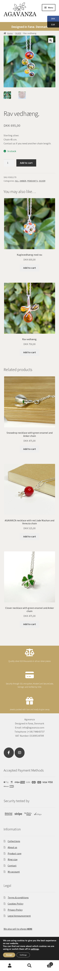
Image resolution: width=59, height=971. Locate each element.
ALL (17, 180)
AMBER (23, 180)
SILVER (18, 33)
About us (12, 847)
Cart (45, 963)
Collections (14, 841)
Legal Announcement (19, 915)
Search (29, 965)
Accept (9, 955)
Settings (23, 955)
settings (35, 949)
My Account (10, 965)
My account (14, 871)
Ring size (12, 859)
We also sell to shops (18, 928)
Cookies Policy (15, 903)
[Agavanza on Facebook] (9, 752)
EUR (51, 24)
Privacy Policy (15, 909)
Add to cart (26, 162)
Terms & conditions (18, 897)
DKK (51, 18)
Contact (12, 865)
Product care (14, 853)
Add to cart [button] (29, 267)
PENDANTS (32, 180)
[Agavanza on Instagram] (20, 752)
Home (10, 33)
